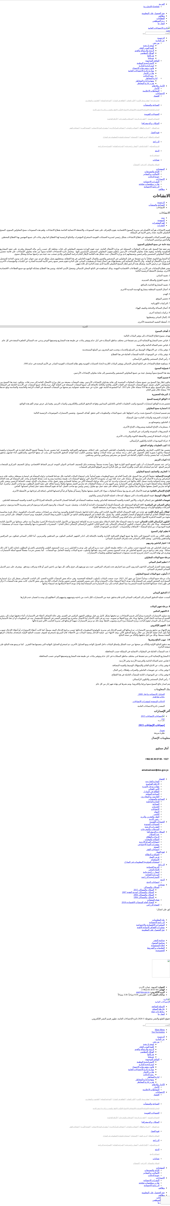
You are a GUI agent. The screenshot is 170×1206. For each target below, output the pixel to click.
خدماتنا (151, 58)
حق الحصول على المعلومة (153, 13)
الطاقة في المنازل (119, 101)
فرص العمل (143, 137)
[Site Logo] (159, 28)
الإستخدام (134, 137)
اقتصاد (156, 96)
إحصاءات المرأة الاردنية (117, 128)
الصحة (156, 847)
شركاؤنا (150, 55)
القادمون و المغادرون (92, 101)
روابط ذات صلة (158, 1011)
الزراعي (143, 165)
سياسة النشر (159, 940)
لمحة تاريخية (148, 45)
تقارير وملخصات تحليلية (149, 184)
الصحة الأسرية (85, 128)
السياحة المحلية (106, 101)
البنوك (126, 110)
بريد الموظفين (158, 21)
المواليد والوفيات (152, 839)
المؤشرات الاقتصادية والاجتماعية (150, 925)
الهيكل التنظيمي (147, 53)
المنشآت (136, 165)
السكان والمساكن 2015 (144, 890)
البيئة (157, 151)
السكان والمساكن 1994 (144, 897)
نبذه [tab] (163, 218)
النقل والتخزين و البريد (109, 110)
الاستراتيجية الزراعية (105, 146)
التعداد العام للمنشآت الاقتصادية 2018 (138, 902)
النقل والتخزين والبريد (150, 817)
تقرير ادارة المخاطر (145, 83)
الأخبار (156, 88)
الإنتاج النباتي (143, 146)
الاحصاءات (160, 93)
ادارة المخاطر (151, 78)
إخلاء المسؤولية (158, 945)
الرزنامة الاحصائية (157, 922)
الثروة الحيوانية (154, 146)
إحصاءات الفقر (74, 128)
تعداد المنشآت (153, 900)
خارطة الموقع (158, 1009)
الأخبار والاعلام (158, 86)
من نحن (156, 43)
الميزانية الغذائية (118, 146)
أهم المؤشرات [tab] (158, 223)
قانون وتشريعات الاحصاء (143, 68)
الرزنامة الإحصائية (151, 187)
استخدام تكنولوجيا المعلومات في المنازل (116, 137)
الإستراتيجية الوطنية (145, 63)
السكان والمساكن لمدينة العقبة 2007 (138, 892)
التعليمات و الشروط (156, 948)
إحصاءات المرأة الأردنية (149, 842)
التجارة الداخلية (154, 110)
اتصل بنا (161, 23)
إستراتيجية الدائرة (146, 66)
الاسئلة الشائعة (158, 1006)
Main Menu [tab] (160, 1030)
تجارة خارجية (155, 101)
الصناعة (145, 110)
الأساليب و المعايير (151, 174)
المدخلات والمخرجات (126, 119)
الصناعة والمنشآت (151, 105)
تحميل (163, 718)
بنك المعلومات (158, 920)
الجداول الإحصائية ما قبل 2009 (151, 694)
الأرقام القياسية (112, 119)
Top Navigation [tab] (158, 1032)
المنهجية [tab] (161, 220)
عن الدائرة (160, 40)
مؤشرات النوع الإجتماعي (100, 128)
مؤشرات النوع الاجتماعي (148, 844)
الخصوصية (160, 950)
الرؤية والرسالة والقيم (144, 50)
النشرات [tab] (161, 225)
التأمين (120, 110)
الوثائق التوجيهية (152, 61)
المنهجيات (160, 169)
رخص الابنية (97, 110)
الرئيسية (161, 38)
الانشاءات (132, 110)
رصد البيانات (148, 76)
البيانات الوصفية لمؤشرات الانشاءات (148, 701)
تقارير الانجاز (148, 73)
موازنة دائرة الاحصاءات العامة (141, 71)
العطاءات (160, 18)
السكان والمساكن (153, 165)
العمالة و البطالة (154, 137)
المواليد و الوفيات (132, 128)
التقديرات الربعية (140, 119)
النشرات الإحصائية (151, 182)
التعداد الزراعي (152, 905)
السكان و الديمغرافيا (150, 123)
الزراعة (156, 141)
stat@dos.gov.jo (143, 992)
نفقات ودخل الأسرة (143, 101)
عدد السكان (155, 128)
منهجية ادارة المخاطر (145, 81)
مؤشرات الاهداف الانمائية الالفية (151, 927)
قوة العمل (155, 132)
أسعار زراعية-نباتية (131, 146)
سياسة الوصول (158, 943)
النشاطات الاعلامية (151, 91)
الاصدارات (160, 179)
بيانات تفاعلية (158, 697)
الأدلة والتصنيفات (151, 171)
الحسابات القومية (151, 114)
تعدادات (156, 160)
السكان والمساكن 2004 (144, 895)
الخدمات (139, 110)
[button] (168, 30)
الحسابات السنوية (153, 119)
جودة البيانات (153, 176)
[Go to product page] (82, 716)
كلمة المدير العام (146, 48)
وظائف (161, 16)
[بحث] (144, 33)
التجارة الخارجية (152, 781)
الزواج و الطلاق (144, 128)
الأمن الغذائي (131, 101)
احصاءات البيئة (154, 155)
